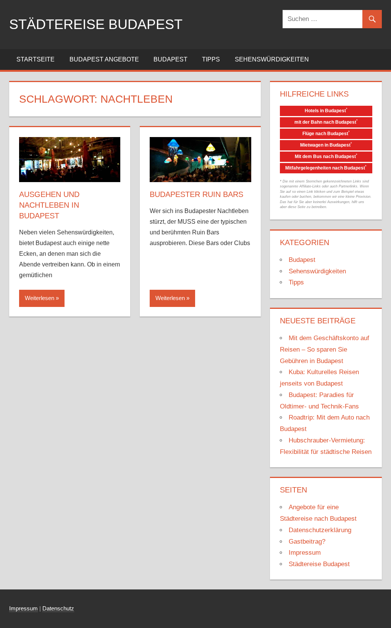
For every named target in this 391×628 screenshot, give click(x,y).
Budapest (170, 59)
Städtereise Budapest (96, 24)
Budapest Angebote (104, 59)
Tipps (211, 59)
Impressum (305, 552)
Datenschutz (58, 608)
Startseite (35, 59)
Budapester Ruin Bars (196, 194)
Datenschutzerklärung (320, 530)
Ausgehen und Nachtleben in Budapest (49, 205)
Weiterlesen (39, 298)
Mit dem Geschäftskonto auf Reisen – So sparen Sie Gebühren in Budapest (324, 349)
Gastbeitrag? (307, 541)
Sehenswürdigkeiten (272, 59)
